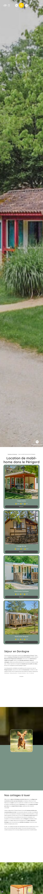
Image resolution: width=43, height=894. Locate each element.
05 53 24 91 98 (16, 5)
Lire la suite (7, 467)
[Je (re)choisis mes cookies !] (2, 892)
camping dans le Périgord (28, 655)
